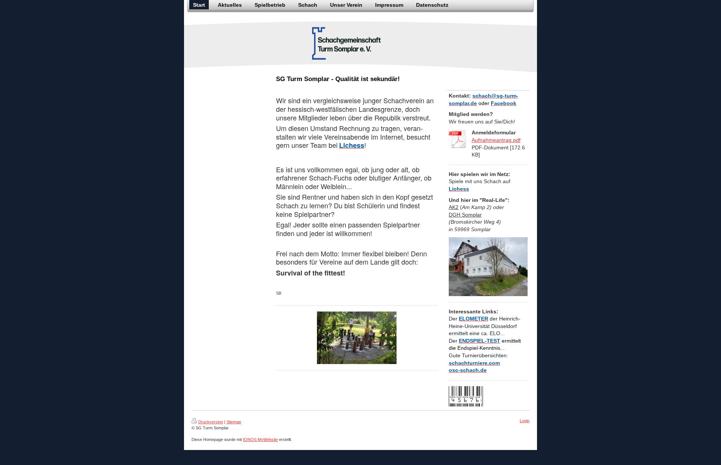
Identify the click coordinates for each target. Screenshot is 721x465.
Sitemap (233, 422)
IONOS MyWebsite (260, 439)
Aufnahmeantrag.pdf (496, 140)
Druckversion (210, 422)
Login (524, 420)
